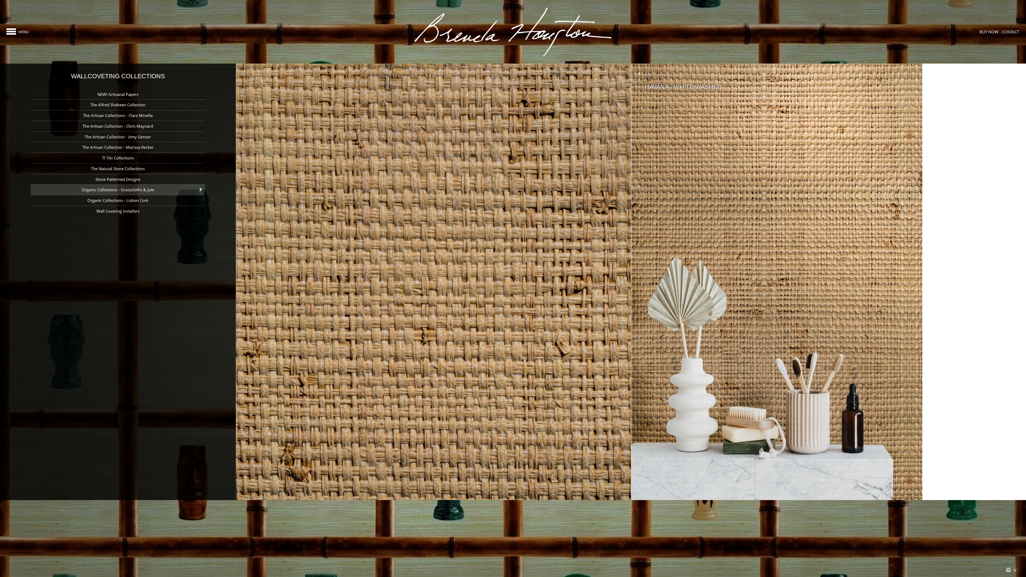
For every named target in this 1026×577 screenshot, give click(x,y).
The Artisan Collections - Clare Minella (118, 115)
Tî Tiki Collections (118, 158)
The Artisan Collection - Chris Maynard (118, 126)
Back (649, 73)
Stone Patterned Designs (117, 179)
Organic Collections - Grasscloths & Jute (118, 189)
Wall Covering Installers (117, 211)
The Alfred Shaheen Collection (117, 104)
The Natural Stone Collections (118, 168)
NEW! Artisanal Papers (118, 94)
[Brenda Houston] (513, 56)
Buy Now (989, 31)
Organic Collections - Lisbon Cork (117, 200)
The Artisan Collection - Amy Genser (118, 136)
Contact (1010, 31)
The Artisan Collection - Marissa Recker (118, 147)
